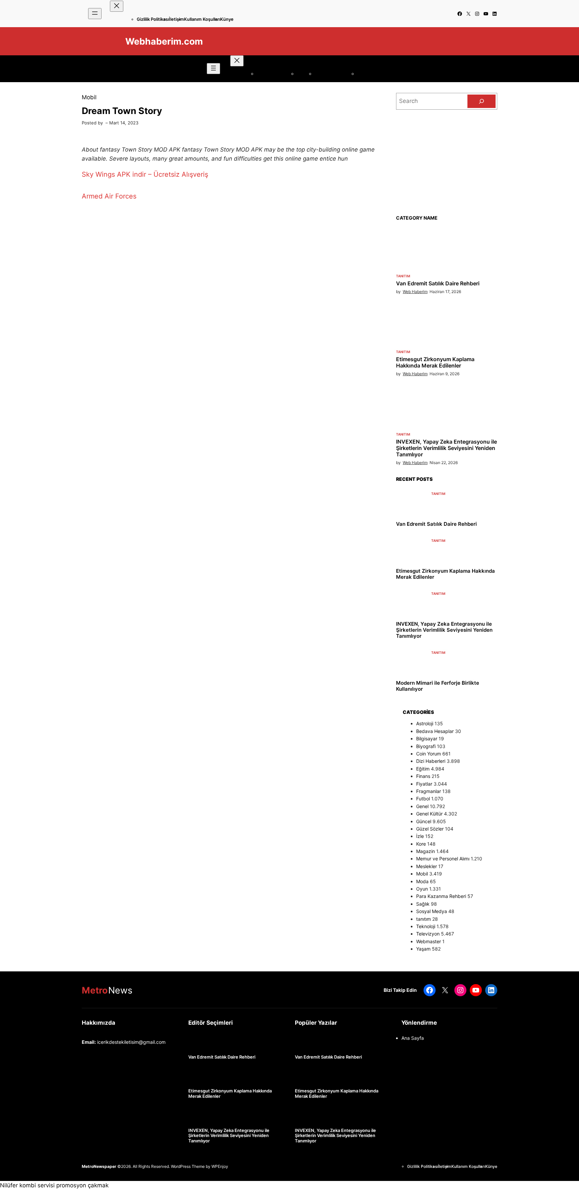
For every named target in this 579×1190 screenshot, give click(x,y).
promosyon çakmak (82, 1185)
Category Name (417, 218)
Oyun (422, 889)
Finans (423, 776)
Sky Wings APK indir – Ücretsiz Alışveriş (145, 174)
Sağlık (423, 904)
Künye (227, 19)
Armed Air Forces (109, 196)
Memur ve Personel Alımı (442, 858)
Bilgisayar (426, 738)
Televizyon (428, 934)
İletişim (176, 19)
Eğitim (423, 769)
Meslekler (426, 866)
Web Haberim (415, 291)
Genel (422, 806)
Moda (422, 881)
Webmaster (428, 941)
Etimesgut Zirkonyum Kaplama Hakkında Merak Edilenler (435, 362)
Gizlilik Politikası (153, 19)
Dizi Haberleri (430, 761)
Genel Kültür (429, 813)
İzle (420, 836)
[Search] (481, 101)
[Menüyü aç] (95, 13)
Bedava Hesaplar (435, 731)
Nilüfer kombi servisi (27, 1185)
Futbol (423, 798)
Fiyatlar (424, 784)
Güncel (423, 821)
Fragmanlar (428, 791)
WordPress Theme (188, 1166)
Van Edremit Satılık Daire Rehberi (437, 283)
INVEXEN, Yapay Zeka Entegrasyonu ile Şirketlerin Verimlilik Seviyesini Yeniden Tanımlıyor (446, 448)
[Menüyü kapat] (116, 6)
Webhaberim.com (164, 41)
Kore (421, 844)
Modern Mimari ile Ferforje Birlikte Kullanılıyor (437, 686)
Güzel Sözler (430, 829)
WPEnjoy (219, 1166)
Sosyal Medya (431, 911)
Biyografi (426, 746)
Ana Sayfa (412, 1038)
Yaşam (423, 949)
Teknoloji (425, 926)
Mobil (89, 97)
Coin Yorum (428, 753)
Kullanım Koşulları (202, 19)
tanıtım (403, 276)
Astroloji (424, 723)
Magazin (425, 851)
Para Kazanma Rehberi (441, 896)
